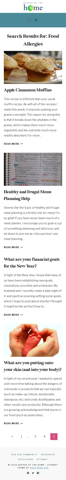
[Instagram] (38, 473)
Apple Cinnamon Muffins (28, 90)
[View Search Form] (29, 20)
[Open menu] (36, 20)
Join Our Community (24, 455)
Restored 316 (39, 468)
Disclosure (25, 459)
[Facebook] (28, 473)
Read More (13, 143)
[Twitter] (33, 473)
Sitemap (42, 459)
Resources (48, 455)
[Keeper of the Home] (33, 6)
